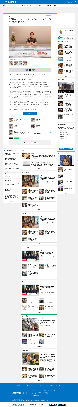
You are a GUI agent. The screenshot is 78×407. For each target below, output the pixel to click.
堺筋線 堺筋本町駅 (64, 144)
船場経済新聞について (35, 390)
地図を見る (30, 113)
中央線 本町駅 (63, 140)
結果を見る (70, 148)
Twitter (69, 2)
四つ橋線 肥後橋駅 (64, 138)
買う (35, 5)
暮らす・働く (41, 5)
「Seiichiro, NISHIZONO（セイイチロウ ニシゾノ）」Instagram (40, 132)
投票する (62, 148)
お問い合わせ (46, 392)
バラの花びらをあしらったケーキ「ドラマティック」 (22, 79)
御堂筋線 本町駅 (63, 132)
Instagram (72, 2)
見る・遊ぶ (29, 5)
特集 (55, 5)
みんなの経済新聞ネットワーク (18, 405)
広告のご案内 (34, 393)
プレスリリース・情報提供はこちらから (50, 390)
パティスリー (15, 24)
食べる (23, 5)
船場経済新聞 (10, 2)
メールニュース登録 (35, 395)
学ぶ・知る (49, 5)
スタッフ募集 (46, 393)
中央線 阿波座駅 (63, 142)
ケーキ (11, 24)
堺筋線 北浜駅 (63, 145)
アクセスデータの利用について (37, 392)
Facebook (67, 2)
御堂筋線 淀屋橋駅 (64, 134)
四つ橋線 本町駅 (63, 136)
